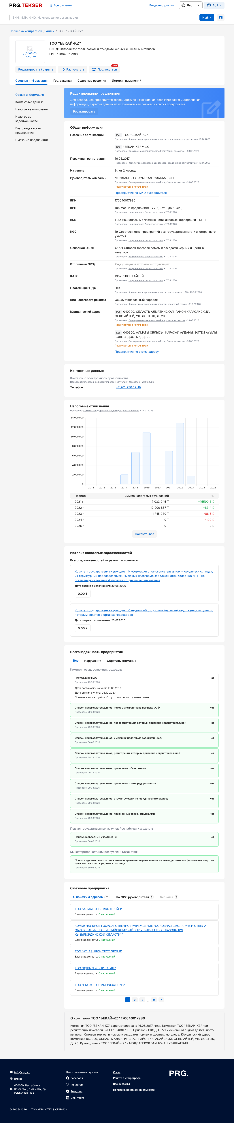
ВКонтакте (77, 1097)
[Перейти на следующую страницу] (161, 999)
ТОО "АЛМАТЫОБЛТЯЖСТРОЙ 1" (98, 909)
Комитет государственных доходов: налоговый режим (158, 304)
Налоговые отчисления (31, 109)
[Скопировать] (216, 137)
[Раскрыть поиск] (220, 17)
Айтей (50, 31)
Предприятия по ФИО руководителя (141, 193)
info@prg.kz (22, 1072)
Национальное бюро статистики (146, 212)
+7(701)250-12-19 (128, 387)
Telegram (76, 1091)
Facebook (77, 1078)
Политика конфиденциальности (134, 1089)
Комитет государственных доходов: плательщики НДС (158, 292)
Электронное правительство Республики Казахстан (157, 151)
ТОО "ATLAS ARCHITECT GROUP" (98, 951)
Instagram (77, 1084)
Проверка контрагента (26, 31)
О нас (116, 1072)
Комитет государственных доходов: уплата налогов (111, 410)
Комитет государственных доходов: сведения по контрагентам (163, 139)
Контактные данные (29, 102)
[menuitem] (35, 94)
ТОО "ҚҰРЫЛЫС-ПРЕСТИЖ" (95, 968)
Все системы (121, 1083)
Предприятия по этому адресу (137, 351)
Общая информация (29, 94)
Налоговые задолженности (26, 119)
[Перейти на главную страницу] (26, 5)
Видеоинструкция (162, 5)
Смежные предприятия (31, 140)
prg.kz (18, 1078)
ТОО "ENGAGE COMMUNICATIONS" (100, 985)
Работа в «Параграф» (127, 1078)
